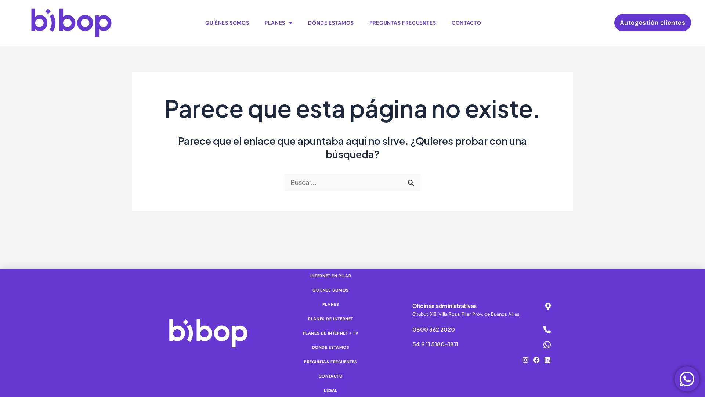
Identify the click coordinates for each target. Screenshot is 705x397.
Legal (330, 390)
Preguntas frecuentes (402, 22)
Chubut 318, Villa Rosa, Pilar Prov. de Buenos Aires (466, 314)
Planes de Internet (330, 318)
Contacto (466, 22)
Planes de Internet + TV (331, 333)
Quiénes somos (227, 22)
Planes (275, 22)
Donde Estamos (331, 347)
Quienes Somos (330, 290)
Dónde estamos (331, 22)
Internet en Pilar (330, 275)
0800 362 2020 (433, 329)
